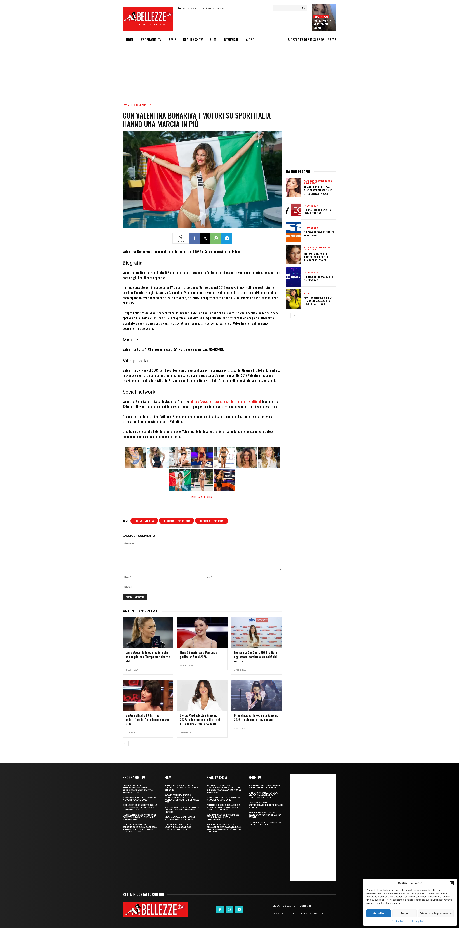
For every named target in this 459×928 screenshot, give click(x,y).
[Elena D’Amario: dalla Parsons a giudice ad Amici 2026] (202, 632)
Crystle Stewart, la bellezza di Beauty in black (265, 823)
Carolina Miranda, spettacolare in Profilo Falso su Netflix (266, 805)
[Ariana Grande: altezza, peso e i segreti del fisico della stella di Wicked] (293, 187)
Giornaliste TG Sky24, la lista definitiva (317, 211)
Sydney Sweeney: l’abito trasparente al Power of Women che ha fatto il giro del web (182, 798)
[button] (452, 883)
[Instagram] (229, 909)
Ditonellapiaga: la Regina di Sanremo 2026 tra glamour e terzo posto (256, 717)
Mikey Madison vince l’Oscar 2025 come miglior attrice (180, 818)
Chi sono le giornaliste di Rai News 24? (318, 278)
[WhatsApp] (215, 238)
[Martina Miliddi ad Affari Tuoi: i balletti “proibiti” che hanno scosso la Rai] (148, 695)
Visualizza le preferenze (436, 913)
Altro (307, 293)
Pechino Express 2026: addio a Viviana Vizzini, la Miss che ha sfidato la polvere (223, 807)
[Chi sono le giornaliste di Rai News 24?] (293, 277)
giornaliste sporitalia (176, 521)
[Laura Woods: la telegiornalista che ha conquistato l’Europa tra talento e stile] (148, 632)
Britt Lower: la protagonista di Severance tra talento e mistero (182, 809)
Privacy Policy (419, 921)
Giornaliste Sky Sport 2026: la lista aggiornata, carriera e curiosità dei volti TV (255, 656)
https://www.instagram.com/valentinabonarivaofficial (225, 401)
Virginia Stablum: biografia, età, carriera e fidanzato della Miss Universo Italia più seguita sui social (224, 828)
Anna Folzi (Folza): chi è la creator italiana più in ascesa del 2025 (181, 787)
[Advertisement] (242, 22)
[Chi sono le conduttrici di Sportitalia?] (293, 232)
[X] (205, 238)
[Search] (303, 8)
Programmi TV (142, 104)
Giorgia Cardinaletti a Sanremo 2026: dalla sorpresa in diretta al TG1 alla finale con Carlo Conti (200, 719)
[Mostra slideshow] (202, 497)
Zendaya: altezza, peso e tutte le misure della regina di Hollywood (317, 257)
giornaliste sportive (211, 521)
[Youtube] (239, 909)
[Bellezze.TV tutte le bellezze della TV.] (155, 910)
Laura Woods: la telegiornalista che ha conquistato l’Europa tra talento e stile (148, 656)
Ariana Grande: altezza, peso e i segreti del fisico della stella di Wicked (318, 190)
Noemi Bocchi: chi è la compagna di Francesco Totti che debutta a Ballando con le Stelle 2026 (224, 789)
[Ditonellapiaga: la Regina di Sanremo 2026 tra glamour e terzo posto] (256, 695)
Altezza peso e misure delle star (318, 182)
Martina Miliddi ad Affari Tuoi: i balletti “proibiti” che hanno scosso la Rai (147, 719)
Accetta (378, 913)
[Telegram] (226, 238)
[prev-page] (125, 743)
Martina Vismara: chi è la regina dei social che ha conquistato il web (318, 300)
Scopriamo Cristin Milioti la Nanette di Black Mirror (264, 786)
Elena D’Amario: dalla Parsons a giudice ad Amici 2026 (198, 654)
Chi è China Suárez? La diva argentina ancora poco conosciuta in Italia (179, 827)
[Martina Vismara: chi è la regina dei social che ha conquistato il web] (293, 299)
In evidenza (311, 206)
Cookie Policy (399, 921)
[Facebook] (194, 238)
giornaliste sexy (144, 521)
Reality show (321, 16)
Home (126, 104)
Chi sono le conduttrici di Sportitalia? (319, 233)
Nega (404, 913)
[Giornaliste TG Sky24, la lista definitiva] (293, 210)
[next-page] (130, 743)
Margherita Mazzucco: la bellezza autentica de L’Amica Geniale (265, 814)
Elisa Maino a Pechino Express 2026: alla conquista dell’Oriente (223, 817)
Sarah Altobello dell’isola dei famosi (322, 24)
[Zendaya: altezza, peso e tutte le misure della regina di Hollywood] (293, 254)
